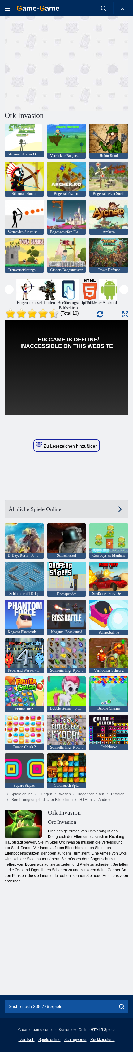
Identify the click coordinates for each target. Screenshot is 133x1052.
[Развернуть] (125, 314)
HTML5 (85, 800)
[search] (121, 1006)
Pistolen (117, 794)
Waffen (64, 794)
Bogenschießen (90, 794)
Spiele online (22, 794)
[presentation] (9, 289)
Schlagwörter (75, 1040)
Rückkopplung (102, 1040)
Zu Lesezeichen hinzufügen (70, 445)
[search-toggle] (103, 8)
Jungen (45, 794)
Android (105, 800)
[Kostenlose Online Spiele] (38, 8)
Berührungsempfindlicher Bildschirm (42, 800)
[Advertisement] (57, 62)
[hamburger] (7, 8)
